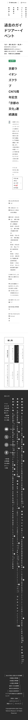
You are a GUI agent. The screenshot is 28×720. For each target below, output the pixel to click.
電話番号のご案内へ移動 (6, 418)
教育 (17, 8)
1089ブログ (22, 661)
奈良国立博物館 (14, 681)
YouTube (6, 429)
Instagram (6, 445)
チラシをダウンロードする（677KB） (16, 183)
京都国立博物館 (14, 678)
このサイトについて (14, 701)
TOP (5, 44)
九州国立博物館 (14, 683)
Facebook (6, 453)
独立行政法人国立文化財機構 (14, 675)
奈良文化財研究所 (14, 691)
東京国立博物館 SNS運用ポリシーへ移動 (6, 463)
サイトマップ (18, 703)
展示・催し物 (9, 11)
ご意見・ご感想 (14, 698)
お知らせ (22, 656)
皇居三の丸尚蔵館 (14, 686)
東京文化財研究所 (14, 688)
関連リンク (9, 703)
